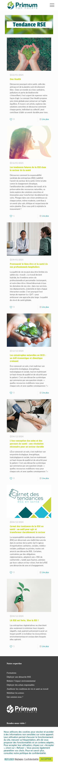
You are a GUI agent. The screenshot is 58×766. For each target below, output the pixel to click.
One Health (15, 79)
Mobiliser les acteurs (15, 693)
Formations (11, 673)
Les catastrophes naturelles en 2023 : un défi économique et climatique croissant (28, 358)
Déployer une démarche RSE (19, 677)
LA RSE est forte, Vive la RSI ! (24, 620)
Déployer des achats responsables (20, 685)
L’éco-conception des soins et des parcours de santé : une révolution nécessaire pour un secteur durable (27, 443)
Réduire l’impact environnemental (21, 681)
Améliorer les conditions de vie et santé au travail (27, 689)
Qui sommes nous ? (15, 697)
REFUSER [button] (9, 759)
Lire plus (45, 119)
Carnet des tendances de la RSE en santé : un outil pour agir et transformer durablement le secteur (27, 529)
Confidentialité (31, 759)
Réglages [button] (19, 759)
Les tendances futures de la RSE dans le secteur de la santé (28, 169)
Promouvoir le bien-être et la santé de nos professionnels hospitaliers (29, 265)
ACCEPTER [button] (46, 759)
